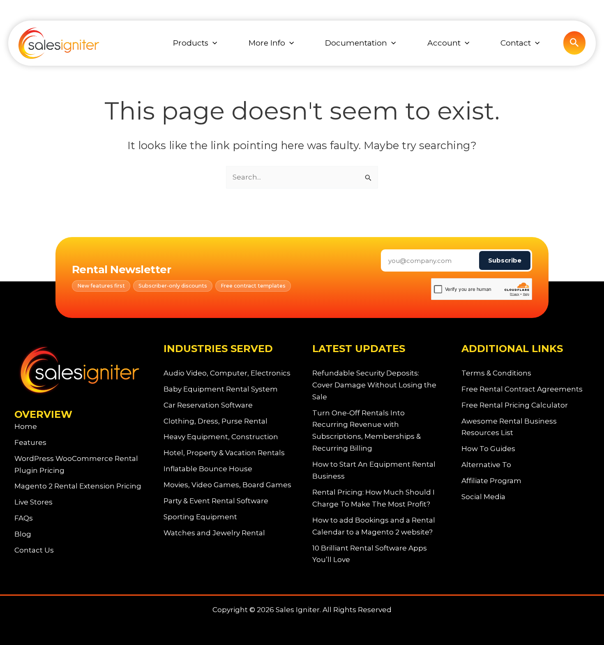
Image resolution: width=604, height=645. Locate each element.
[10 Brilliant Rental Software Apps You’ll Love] (376, 554)
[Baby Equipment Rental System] (221, 389)
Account (444, 43)
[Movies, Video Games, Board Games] (227, 485)
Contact (515, 43)
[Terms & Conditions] (496, 373)
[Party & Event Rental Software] (216, 501)
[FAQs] (23, 518)
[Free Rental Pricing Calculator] (514, 405)
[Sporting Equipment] (200, 517)
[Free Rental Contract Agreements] (522, 389)
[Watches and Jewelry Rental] (214, 533)
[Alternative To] (486, 465)
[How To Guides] (488, 449)
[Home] (25, 427)
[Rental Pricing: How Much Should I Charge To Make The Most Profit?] (376, 498)
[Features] (30, 443)
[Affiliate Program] (491, 481)
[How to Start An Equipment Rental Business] (376, 470)
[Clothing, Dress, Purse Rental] (215, 421)
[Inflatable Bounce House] (208, 469)
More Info (267, 43)
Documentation (356, 43)
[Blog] (22, 534)
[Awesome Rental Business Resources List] (525, 427)
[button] (212, 43)
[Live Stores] (33, 502)
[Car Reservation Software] (208, 405)
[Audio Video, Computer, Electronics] (227, 373)
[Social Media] (483, 497)
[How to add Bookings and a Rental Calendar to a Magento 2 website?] (376, 526)
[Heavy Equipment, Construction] (221, 437)
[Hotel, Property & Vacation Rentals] (224, 453)
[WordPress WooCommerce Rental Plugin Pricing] (78, 465)
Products (190, 43)
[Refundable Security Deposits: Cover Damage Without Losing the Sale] (376, 385)
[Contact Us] (34, 550)
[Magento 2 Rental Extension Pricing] (77, 486)
